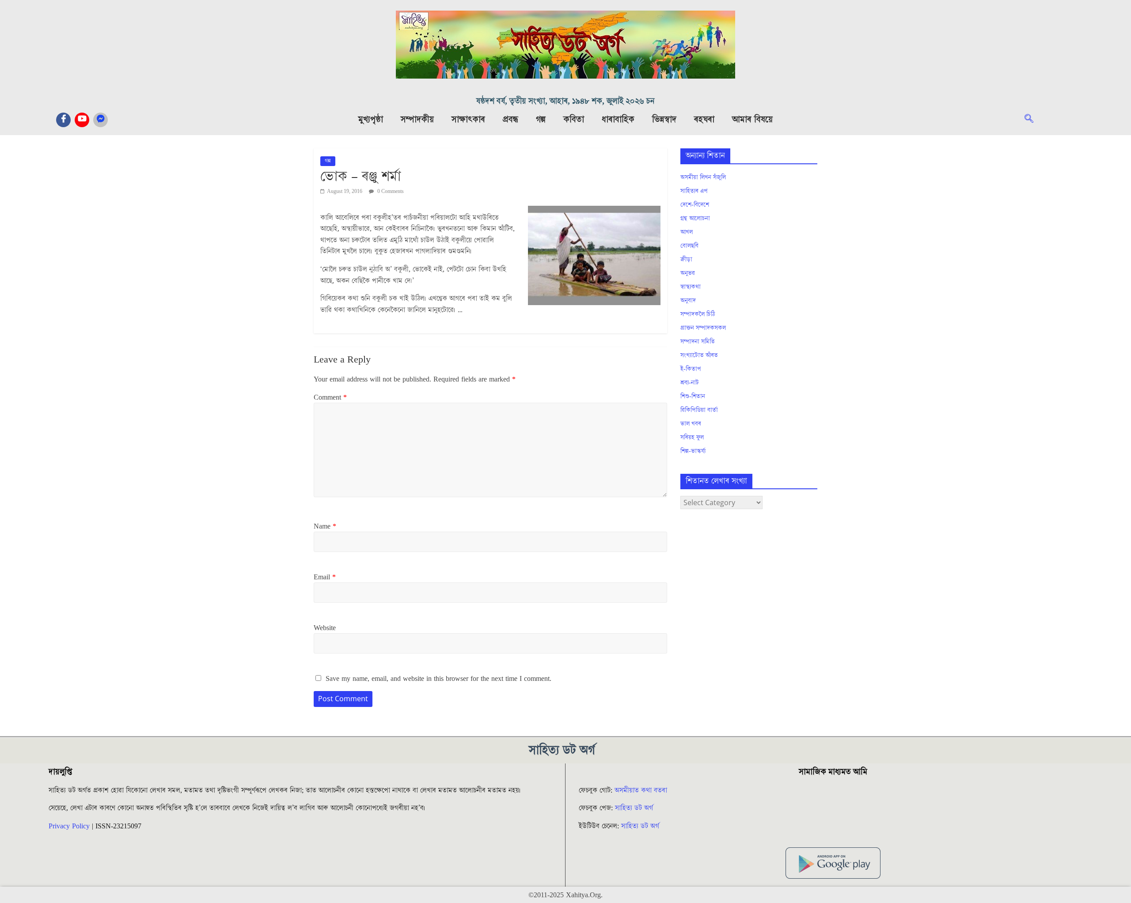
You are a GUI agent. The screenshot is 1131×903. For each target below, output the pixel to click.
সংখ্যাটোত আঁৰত (699, 355)
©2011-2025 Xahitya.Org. (565, 895)
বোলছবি (689, 246)
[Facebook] (63, 120)
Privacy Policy (69, 826)
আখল (686, 232)
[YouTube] (82, 120)
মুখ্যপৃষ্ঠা (370, 119)
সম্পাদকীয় (417, 119)
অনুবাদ (688, 300)
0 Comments (390, 191)
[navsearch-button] (1033, 119)
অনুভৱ (687, 273)
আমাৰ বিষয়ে (752, 119)
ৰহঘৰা (704, 119)
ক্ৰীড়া (686, 259)
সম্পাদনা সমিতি (697, 341)
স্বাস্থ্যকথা (690, 287)
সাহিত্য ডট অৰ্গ (634, 808)
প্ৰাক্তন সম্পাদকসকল (703, 328)
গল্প (541, 119)
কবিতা (573, 119)
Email (325, 577)
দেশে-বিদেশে (694, 204)
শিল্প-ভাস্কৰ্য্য (693, 451)
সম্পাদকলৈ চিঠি (697, 314)
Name (325, 526)
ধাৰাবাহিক (618, 119)
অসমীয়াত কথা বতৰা (642, 790)
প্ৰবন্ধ (510, 119)
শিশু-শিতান (692, 396)
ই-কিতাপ (690, 369)
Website (325, 628)
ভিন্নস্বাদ (664, 119)
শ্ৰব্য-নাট (689, 382)
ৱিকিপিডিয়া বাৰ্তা (699, 410)
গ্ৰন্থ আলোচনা (695, 218)
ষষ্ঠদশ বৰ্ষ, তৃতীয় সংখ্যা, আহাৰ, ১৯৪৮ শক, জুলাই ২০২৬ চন (565, 101)
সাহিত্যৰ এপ (694, 191)
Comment (330, 397)
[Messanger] (100, 120)
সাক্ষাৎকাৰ (468, 119)
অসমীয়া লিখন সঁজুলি (703, 177)
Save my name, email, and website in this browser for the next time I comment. (438, 679)
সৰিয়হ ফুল (692, 437)
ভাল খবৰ (690, 423)
